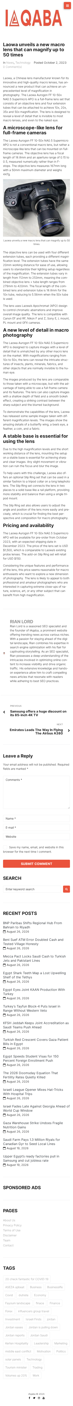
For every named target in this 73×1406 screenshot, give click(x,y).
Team (6, 1240)
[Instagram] (39, 1398)
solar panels (13, 1359)
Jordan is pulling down (43, 1327)
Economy (40, 1295)
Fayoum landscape (17, 1303)
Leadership (41, 1343)
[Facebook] (30, 1398)
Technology (23, 62)
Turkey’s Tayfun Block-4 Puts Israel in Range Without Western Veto (31, 1008)
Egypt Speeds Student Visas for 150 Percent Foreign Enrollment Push (31, 1058)
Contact (8, 1245)
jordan (51, 1319)
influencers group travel (33, 1311)
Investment (12, 1319)
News (10, 62)
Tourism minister (16, 1367)
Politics (61, 1351)
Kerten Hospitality (16, 1343)
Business (36, 1287)
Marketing (60, 1343)
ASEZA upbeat (14, 1287)
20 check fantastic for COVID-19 (26, 1279)
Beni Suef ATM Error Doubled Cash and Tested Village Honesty (33, 942)
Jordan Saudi (39, 1335)
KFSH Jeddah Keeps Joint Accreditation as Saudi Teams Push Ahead (36, 1025)
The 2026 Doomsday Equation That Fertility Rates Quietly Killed (30, 1075)
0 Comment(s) (12, 66)
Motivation (44, 1351)
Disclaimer (10, 1235)
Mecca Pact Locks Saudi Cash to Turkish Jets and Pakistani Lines (34, 958)
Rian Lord (21, 621)
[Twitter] (34, 1398)
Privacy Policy (12, 1225)
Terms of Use (11, 1230)
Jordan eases (14, 1327)
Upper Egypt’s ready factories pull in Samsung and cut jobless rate (31, 1158)
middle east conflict (18, 1351)
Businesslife (55, 1287)
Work (36, 1375)
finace (40, 1303)
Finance (55, 1303)
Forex (8, 1311)
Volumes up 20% (16, 1375)
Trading (37, 1367)
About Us (9, 1220)
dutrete (23, 1295)
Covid (9, 1295)
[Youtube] (44, 1398)
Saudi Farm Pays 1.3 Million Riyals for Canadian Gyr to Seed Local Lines (31, 1142)
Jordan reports (15, 1335)
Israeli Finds (33, 1319)
